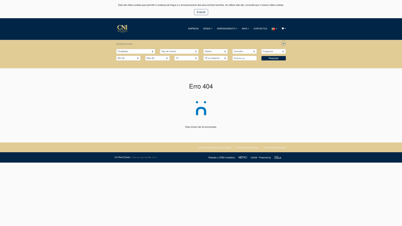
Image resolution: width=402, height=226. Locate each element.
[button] (283, 43)
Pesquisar (274, 58)
